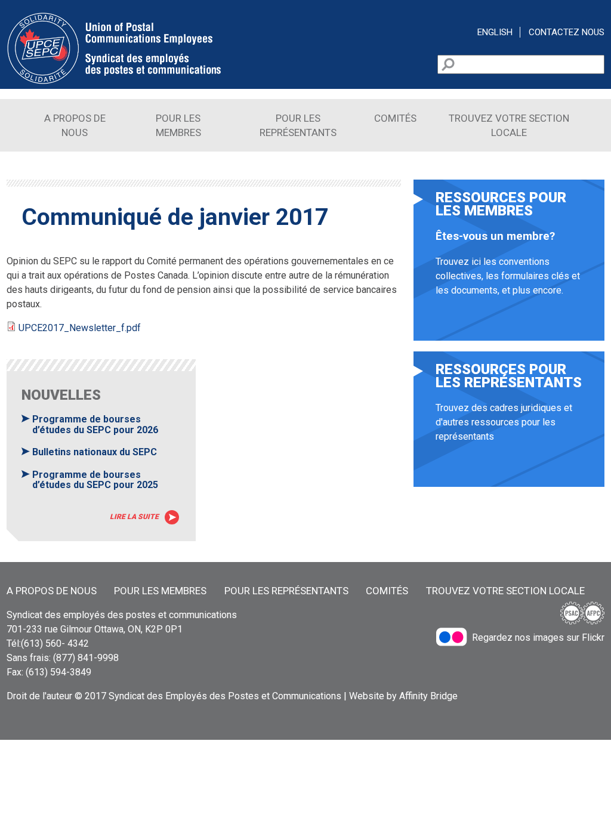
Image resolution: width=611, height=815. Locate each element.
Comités (395, 118)
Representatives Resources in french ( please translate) (508, 425)
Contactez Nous (566, 32)
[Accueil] (114, 81)
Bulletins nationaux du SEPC (94, 452)
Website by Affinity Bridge (403, 696)
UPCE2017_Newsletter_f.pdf (79, 328)
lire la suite (134, 517)
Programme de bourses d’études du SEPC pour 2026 (95, 424)
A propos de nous (52, 591)
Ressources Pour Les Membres (508, 266)
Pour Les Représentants (286, 591)
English (495, 32)
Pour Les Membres (160, 591)
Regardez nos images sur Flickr (538, 637)
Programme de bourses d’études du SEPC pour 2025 (95, 480)
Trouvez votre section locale (505, 591)
